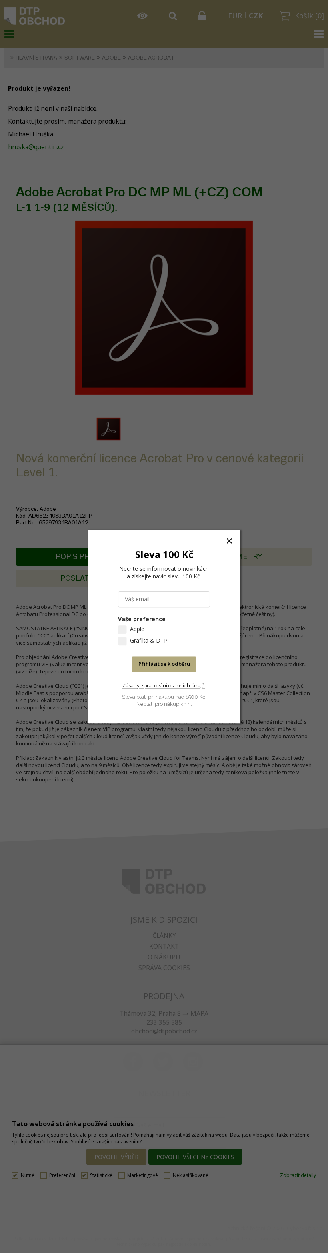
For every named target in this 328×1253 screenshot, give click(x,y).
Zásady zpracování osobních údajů (163, 686)
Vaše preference (142, 619)
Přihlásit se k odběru (164, 663)
